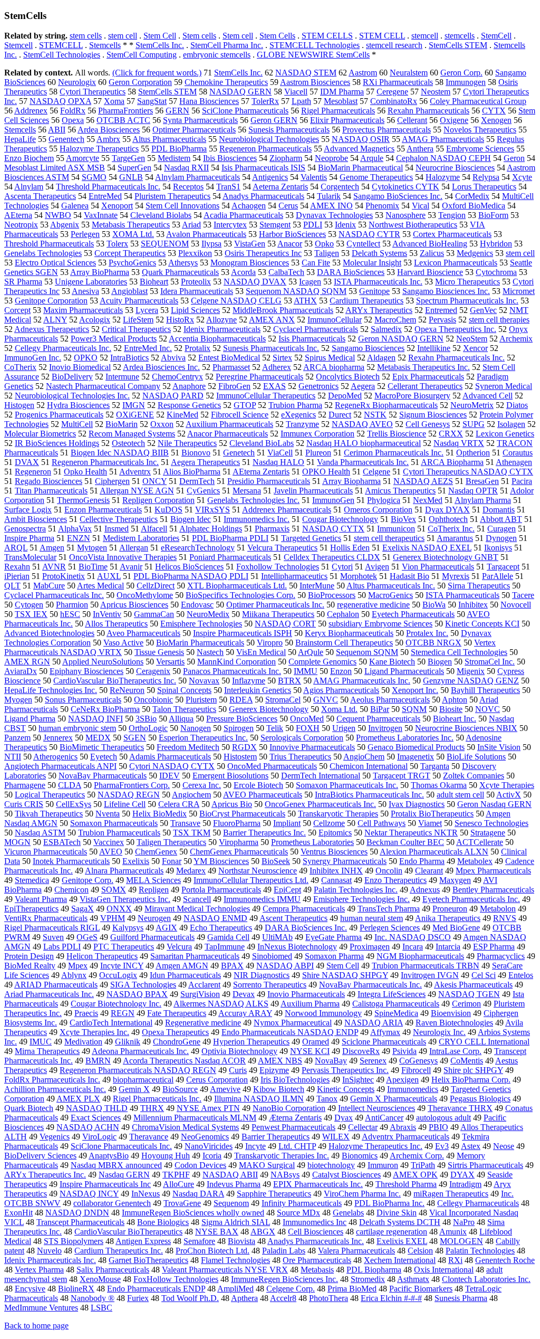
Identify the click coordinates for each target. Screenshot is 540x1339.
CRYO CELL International (484, 1041)
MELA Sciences (153, 880)
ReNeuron (127, 690)
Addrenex (30, 110)
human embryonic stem (77, 728)
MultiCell (77, 424)
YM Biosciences (221, 861)
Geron (514, 158)
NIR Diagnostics (262, 975)
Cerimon (466, 1003)
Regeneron (33, 471)
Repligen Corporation (158, 500)
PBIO (438, 1127)
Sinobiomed (272, 956)
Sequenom (231, 1203)
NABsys (285, 1174)
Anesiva (85, 291)
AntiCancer (384, 1117)
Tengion (452, 215)
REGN (122, 1013)
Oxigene (454, 120)
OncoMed (307, 718)
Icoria (211, 1155)
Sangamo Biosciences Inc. (446, 291)
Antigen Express (143, 1241)
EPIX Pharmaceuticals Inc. (318, 1184)
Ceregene (392, 91)
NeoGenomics (205, 1136)
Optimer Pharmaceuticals (194, 129)
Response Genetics (189, 405)
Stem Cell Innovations (182, 205)
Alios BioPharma (191, 471)
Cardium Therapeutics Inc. (118, 1250)
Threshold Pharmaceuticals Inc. (108, 186)
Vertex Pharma (39, 1269)
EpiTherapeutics (31, 908)
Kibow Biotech (278, 1089)
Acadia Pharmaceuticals (243, 215)
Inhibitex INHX (336, 870)
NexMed (427, 500)
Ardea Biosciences (109, 129)
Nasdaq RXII (186, 167)
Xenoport (117, 205)
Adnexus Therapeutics (51, 329)
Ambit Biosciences (35, 519)
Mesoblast (341, 101)
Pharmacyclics (501, 956)
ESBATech (62, 842)
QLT (12, 585)
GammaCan (154, 614)
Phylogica (383, 500)
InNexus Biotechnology (297, 946)
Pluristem (201, 699)
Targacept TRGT (401, 775)
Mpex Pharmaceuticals (493, 870)
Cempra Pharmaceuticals (304, 908)
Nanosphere (405, 215)
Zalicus (432, 253)
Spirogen (239, 728)
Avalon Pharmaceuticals (206, 234)
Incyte (255, 1146)
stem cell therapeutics (389, 538)
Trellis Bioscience (396, 433)
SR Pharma (23, 281)
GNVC (325, 699)
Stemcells (105, 45)
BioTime (93, 566)
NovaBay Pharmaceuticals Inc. (370, 984)
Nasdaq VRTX (458, 443)
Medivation (83, 1041)
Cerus (288, 205)
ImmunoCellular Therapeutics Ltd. (251, 880)
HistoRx (180, 319)
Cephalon (343, 614)
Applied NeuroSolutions (102, 661)
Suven (53, 937)
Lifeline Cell (125, 804)
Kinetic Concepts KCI (482, 623)
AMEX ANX (272, 319)
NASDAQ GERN (240, 91)
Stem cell (238, 35)
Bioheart (154, 281)
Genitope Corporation (51, 300)
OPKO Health (326, 471)
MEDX (98, 737)
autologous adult (443, 1117)
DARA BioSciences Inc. (306, 927)
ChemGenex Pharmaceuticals (239, 851)
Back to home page (36, 1325)
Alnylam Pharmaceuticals (197, 177)
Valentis (314, 177)
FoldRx (72, 110)
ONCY (154, 481)
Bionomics (360, 1155)
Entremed (441, 310)
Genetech (239, 452)
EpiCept (287, 889)
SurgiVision (200, 994)
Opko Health (85, 471)
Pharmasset (231, 367)
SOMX (113, 889)
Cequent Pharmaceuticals (378, 718)
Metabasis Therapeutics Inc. (423, 367)
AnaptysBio (109, 1155)
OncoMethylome (145, 595)
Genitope (374, 291)
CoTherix (20, 367)
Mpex (78, 965)
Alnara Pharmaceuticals (124, 870)
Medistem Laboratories (141, 538)
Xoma (114, 101)
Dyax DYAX (447, 509)
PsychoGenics (132, 262)
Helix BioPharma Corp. (470, 1079)
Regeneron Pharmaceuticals (265, 148)
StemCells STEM (458, 45)
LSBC (101, 1307)
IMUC (41, 1041)
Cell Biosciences (315, 1231)
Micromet (519, 291)
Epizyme (274, 1070)
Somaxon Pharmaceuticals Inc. (347, 785)
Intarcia (448, 946)
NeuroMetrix (472, 405)
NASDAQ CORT (285, 623)
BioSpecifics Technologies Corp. (240, 595)
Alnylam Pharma (483, 500)
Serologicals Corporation (302, 737)
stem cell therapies (499, 319)
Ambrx (108, 139)
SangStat (152, 101)
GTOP (245, 405)
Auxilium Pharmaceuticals (229, 424)
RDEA (241, 699)
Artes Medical (100, 585)
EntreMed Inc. (148, 348)
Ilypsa (211, 243)
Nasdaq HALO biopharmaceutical (363, 443)
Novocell (515, 604)
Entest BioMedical (229, 357)
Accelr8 (283, 1298)
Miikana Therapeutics (278, 614)
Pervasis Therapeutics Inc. (345, 1070)
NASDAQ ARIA (373, 1022)
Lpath (301, 101)
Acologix (94, 319)
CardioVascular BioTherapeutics (128, 1231)
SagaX (82, 908)
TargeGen (128, 158)
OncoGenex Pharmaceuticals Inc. (320, 804)
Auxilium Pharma (310, 1003)
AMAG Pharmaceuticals (443, 139)
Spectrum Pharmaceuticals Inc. (467, 300)
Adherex (276, 367)
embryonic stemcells (216, 54)
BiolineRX (76, 1288)
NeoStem (471, 338)
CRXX (451, 433)
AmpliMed (235, 1288)
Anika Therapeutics (447, 918)
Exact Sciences (96, 1117)
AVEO (110, 851)
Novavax (204, 680)
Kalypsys (127, 927)
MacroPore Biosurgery (412, 395)
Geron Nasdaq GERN (494, 804)
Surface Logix (28, 509)
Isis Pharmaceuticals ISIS (263, 167)
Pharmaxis (272, 528)
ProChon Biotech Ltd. (212, 1250)
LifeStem (138, 319)
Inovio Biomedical (80, 367)
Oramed (315, 1041)
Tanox (327, 1098)
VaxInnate (101, 215)
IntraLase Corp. (455, 1051)
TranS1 (228, 186)
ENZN (78, 538)
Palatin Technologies (480, 1250)
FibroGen (234, 386)
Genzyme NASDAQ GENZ (471, 680)
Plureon (318, 452)
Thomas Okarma (439, 785)
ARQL (15, 547)
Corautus (518, 452)
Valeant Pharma (41, 899)
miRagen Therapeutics (450, 1193)
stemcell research (394, 45)
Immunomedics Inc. (257, 519)
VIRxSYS (212, 509)
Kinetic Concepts (345, 1089)
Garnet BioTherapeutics (148, 1260)
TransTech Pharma (389, 908)
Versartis (170, 661)
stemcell (424, 35)
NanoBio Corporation (289, 1108)
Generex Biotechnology (268, 709)
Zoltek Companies (473, 775)
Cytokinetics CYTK (405, 186)
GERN (177, 110)
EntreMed (105, 196)
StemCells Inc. (160, 45)
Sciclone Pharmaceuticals (384, 1041)
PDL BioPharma (179, 148)
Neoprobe (331, 158)
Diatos (517, 405)
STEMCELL (61, 45)
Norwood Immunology (323, 1013)
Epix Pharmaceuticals (428, 376)
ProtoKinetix (63, 576)
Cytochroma (496, 272)
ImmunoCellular (334, 319)
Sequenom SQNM (367, 652)
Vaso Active (123, 642)
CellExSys (73, 804)
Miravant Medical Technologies (197, 908)
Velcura (179, 946)
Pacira (522, 481)
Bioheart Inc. (454, 718)
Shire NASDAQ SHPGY (345, 975)
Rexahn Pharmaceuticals (428, 110)
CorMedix (472, 196)
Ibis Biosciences (230, 158)
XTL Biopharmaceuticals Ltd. (237, 585)
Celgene (376, 471)
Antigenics (270, 177)
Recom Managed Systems (132, 433)
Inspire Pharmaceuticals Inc (105, 1184)
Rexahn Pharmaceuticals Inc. (456, 357)
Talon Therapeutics (184, 709)
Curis (238, 1070)
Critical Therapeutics (136, 329)
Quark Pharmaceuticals (180, 272)
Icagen (310, 281)
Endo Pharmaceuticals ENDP (156, 1288)
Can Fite (316, 262)
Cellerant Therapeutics (425, 386)
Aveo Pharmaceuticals (143, 633)
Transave (185, 823)
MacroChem (395, 319)
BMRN (98, 1060)
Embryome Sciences (480, 148)
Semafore (199, 1241)
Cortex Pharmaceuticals (452, 234)
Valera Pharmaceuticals (356, 1250)
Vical (420, 205)
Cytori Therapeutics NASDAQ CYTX (468, 471)
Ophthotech (448, 519)
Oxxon (161, 424)
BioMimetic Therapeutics (102, 747)
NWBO (58, 215)
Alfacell (154, 528)
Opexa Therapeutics (175, 1032)
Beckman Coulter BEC (405, 842)
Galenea (75, 205)
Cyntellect (363, 243)
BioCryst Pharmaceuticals (242, 813)
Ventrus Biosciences (334, 851)
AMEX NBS (280, 1060)
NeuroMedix (208, 614)
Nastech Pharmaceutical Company (103, 386)
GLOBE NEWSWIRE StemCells (313, 54)
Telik (274, 728)
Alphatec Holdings (210, 528)
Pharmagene (24, 785)
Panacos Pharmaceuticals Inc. (232, 671)
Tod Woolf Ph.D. (190, 1298)
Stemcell (18, 45)
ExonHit (18, 1212)
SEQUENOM (165, 243)
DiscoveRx (361, 1051)
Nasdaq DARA (198, 1193)
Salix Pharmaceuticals (112, 1269)
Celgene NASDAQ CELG (236, 300)
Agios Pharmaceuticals (341, 690)
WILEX (336, 1136)
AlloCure (178, 1184)
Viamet (430, 823)
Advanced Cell (487, 395)
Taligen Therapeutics (171, 842)
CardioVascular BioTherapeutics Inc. (114, 680)
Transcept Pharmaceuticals (80, 1222)
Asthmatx (413, 1279)
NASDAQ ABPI (285, 965)
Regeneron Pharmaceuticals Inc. (105, 462)
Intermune (122, 376)
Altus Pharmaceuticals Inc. (390, 585)
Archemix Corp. (417, 1155)
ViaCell (280, 452)
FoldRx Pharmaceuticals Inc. (52, 1079)
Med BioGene (456, 927)
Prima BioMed (352, 1288)
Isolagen (511, 424)
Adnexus (425, 889)
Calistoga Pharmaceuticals (395, 1003)
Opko (324, 243)
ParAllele (497, 576)
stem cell (122, 35)
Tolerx (117, 243)
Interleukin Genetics (257, 690)
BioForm (493, 215)
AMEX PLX (78, 1098)
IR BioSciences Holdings (57, 443)
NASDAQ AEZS (423, 481)
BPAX (232, 965)
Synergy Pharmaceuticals (345, 861)
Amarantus (455, 538)
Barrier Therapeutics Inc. (264, 832)
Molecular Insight (372, 262)
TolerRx (265, 101)
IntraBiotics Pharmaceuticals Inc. (369, 794)
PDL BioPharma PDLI (230, 538)
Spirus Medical (330, 357)
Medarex (191, 870)
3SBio (146, 718)
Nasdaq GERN (124, 1174)
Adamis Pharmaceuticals (170, 756)
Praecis (86, 1013)
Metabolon (498, 908)
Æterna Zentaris (295, 1117)
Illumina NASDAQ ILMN (259, 1098)
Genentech (66, 139)
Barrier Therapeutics (276, 1136)
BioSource (180, 1089)
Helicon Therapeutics (102, 956)
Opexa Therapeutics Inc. (455, 329)
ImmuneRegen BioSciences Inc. (284, 1279)
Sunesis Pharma (461, 1298)
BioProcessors (331, 595)
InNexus (145, 1193)
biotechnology (331, 1165)
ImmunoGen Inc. (32, 357)
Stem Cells (277, 35)
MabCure (49, 585)
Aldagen (381, 357)
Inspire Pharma (29, 538)
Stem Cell (159, 35)
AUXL (109, 576)
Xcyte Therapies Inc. (94, 1032)
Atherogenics (55, 756)
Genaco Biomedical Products (416, 747)
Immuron (383, 1165)
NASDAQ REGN (129, 794)
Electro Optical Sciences (55, 262)
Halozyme (443, 177)
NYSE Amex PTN (208, 1108)
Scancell (197, 899)
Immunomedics (412, 1089)
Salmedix (386, 329)
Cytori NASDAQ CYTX (172, 766)
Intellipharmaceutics (294, 576)
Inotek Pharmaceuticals (71, 861)
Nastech (210, 652)
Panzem (17, 737)
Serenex (373, 1060)
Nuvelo (49, 1250)
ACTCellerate (479, 842)
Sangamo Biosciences (368, 348)
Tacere (523, 595)
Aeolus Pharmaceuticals (390, 699)
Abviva (173, 357)
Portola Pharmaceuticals (221, 889)
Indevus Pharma (234, 1184)
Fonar (171, 861)
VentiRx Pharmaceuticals (46, 918)
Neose (503, 1146)
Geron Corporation (140, 82)
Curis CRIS (23, 804)
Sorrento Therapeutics (269, 984)
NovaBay (331, 1060)
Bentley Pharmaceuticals (493, 889)
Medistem (174, 158)
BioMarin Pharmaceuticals (200, 642)
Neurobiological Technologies (269, 139)
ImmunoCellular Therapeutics (265, 395)
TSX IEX (31, 614)
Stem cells (199, 35)
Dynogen (501, 538)
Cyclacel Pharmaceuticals (315, 329)
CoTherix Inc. (451, 528)
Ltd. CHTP (297, 1146)
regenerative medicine (373, 604)
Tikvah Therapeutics (49, 813)
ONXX (119, 908)
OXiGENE (135, 414)
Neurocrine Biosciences (455, 167)
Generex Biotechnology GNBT (445, 557)
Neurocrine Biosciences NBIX (466, 728)
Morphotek (358, 576)
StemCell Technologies (61, 54)
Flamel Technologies (235, 1260)
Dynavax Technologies (334, 215)
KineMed (182, 414)
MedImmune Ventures (41, 1307)
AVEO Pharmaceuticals (262, 794)
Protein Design (29, 956)
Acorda (243, 272)
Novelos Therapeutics (479, 129)
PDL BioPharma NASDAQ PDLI (190, 576)
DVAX (27, 462)
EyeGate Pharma (333, 937)
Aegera (363, 386)
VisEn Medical (261, 652)
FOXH (308, 728)
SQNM (414, 709)
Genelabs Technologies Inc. (253, 500)
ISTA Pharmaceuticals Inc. (378, 281)
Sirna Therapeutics (479, 585)
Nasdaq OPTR (473, 490)
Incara (412, 946)
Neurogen (154, 918)
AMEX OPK (415, 1174)
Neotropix (21, 224)
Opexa (73, 120)
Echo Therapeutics (221, 927)
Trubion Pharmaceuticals (119, 832)
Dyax (343, 1117)
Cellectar (363, 1127)
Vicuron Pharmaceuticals (45, 851)
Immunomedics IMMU (262, 899)
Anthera (420, 148)
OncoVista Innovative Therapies (123, 557)
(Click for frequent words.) (156, 72)
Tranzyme (302, 424)
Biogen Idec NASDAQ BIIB (120, 452)
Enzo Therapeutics (395, 880)
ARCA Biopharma (452, 462)
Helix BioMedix (159, 813)
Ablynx (73, 975)
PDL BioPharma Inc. (389, 1203)
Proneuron (449, 908)
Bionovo (195, 452)
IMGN (133, 405)
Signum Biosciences (433, 414)
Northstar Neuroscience (257, 870)
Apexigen (402, 1079)
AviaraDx (20, 671)
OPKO (86, 357)
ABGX (262, 1231)
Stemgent (275, 224)
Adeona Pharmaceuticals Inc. (140, 1051)
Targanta (434, 766)
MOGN (17, 842)
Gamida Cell (228, 937)
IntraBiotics (129, 357)
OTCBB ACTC (123, 120)
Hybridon (496, 243)
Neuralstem (409, 72)
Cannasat (336, 880)
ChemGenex (156, 851)
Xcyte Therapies (506, 785)
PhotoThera (328, 1298)
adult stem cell (460, 794)
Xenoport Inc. (415, 690)
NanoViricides (209, 1146)
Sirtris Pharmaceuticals (485, 1165)
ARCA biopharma (333, 367)
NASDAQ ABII (230, 1174)
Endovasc (197, 604)
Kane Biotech (392, 661)
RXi (455, 1260)
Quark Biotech (28, 1108)
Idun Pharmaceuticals (185, 975)
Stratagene (487, 832)
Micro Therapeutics (467, 281)
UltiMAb (277, 937)
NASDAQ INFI (95, 718)
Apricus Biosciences (134, 604)
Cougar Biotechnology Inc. (116, 1003)
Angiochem (191, 794)
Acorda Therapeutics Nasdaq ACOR (184, 1060)
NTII (12, 756)
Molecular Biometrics (40, 433)
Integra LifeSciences (392, 994)
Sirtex (282, 357)
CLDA (69, 785)
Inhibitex (473, 604)
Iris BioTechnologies (295, 1079)
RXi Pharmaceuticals (398, 82)
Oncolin (388, 870)
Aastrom (363, 72)
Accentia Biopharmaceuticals (217, 338)
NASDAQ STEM (305, 72)
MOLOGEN (461, 1241)
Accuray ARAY (245, 1013)
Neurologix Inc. (439, 1032)
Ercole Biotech (258, 785)
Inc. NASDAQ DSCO (412, 937)
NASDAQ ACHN (87, 1127)
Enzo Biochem (29, 158)
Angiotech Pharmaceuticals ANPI (60, 766)
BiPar (379, 709)
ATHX (305, 300)
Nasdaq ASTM (40, 832)
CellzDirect (156, 585)
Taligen (326, 253)
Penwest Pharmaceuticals (293, 1127)
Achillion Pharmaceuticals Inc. (55, 1089)
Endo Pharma (422, 861)
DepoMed (345, 395)
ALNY (55, 319)
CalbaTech (286, 272)
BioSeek (276, 861)
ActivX (508, 794)
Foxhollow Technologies (277, 566)
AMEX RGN (27, 661)
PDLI (312, 224)
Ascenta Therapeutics (40, 196)
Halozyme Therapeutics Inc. (375, 1146)
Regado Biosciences (48, 481)
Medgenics (475, 253)
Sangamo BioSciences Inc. (397, 196)
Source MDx (298, 1212)
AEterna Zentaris (261, 471)
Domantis (499, 509)
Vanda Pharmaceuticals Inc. (363, 462)
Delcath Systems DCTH (399, 1222)
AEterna (18, 215)
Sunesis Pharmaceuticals (289, 129)
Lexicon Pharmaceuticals (455, 262)
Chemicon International (369, 766)
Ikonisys (498, 547)
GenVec (483, 310)
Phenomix (382, 205)
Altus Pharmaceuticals (169, 139)
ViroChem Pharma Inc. (362, 1193)
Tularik (329, 196)
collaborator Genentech (112, 1203)
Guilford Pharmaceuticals (152, 937)
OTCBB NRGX (433, 642)
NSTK (375, 414)
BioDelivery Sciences (40, 1155)
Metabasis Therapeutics (131, 224)
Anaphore (189, 386)
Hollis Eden (350, 547)
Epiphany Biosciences (86, 671)
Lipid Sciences (195, 310)
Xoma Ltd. (339, 709)
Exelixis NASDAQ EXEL (426, 547)
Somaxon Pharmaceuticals (114, 823)
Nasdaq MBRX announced (116, 1165)
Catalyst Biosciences (346, 1174)
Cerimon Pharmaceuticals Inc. (393, 452)
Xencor (475, 348)
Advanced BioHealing (429, 243)
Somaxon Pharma (334, 956)
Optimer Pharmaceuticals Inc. (275, 604)
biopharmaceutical (143, 1079)
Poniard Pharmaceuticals (230, 557)
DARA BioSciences (350, 272)
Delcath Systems (379, 253)
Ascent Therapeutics (293, 918)
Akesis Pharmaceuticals (473, 984)
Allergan (133, 547)
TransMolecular (30, 557)
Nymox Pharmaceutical (293, 1022)
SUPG (473, 424)
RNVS (504, 918)
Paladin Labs (283, 1250)
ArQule (310, 652)
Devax (244, 994)
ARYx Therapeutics (378, 310)
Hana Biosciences (209, 101)
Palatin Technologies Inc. (356, 889)
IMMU (305, 671)
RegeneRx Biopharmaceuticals (386, 405)
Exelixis (135, 861)
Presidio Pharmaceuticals (268, 481)
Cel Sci (483, 975)
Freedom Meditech (188, 747)
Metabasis (317, 1269)
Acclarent (204, 984)
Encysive (30, 1288)
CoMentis (466, 1060)
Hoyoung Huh (165, 1155)
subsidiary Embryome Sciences (380, 623)
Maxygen (455, 880)
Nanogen (195, 728)
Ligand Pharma (29, 718)
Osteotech (128, 443)
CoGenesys (418, 1060)
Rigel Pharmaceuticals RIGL (52, 927)
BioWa (434, 604)
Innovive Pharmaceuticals (312, 747)
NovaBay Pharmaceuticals (103, 775)
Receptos (188, 186)
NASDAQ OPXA (60, 101)
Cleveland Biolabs (160, 215)
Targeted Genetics (311, 538)
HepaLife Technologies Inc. (50, 690)
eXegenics (298, 414)
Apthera (244, 1298)
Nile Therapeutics (187, 443)
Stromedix (368, 1279)
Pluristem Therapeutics (172, 196)
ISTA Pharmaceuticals (462, 595)
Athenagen (514, 462)
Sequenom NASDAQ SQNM (296, 291)
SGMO (94, 177)
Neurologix (77, 82)
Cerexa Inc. (201, 785)
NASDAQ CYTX (333, 528)
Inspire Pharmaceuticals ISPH (242, 633)
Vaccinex (108, 842)
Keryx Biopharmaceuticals (349, 633)
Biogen (440, 661)
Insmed (116, 528)
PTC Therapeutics (123, 946)
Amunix (453, 1231)
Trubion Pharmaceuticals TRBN (425, 965)
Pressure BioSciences (241, 718)
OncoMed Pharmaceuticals (272, 766)
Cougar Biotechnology (340, 519)
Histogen (19, 405)
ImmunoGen (333, 500)
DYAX (462, 1174)
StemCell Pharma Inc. (226, 45)
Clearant (429, 870)
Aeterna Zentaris (280, 186)
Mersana (247, 490)
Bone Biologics (163, 1222)
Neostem (435, 91)
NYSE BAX (216, 1231)
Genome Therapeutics (376, 177)
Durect (340, 414)
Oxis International (444, 1269)
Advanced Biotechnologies (49, 633)
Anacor (289, 243)
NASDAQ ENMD (215, 918)
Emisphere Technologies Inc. (361, 899)
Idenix (345, 224)
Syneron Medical (503, 386)
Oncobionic (153, 699)
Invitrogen (385, 728)
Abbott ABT (501, 519)
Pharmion (72, 604)
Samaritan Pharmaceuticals (194, 956)
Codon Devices (200, 1165)
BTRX (289, 680)
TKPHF (176, 1174)
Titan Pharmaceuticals (51, 490)
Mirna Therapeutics (47, 1051)
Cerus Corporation (217, 1079)
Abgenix (64, 224)
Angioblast (129, 291)
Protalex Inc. (427, 633)
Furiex (138, 1298)
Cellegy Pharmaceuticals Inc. (63, 348)
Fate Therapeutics (176, 1013)
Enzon (341, 671)
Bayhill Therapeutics (485, 690)
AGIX (166, 927)
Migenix (471, 671)
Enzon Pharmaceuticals (103, 509)
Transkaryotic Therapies (338, 813)
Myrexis (455, 576)
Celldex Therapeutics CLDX (332, 557)
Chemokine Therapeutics (226, 82)
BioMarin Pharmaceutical (360, 167)
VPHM (112, 918)
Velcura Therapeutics (282, 547)
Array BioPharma (99, 272)
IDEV (169, 775)
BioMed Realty (29, 965)
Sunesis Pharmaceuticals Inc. (271, 348)
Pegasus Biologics (480, 1098)
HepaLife (20, 139)
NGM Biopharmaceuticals (420, 956)
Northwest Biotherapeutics (413, 224)
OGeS (87, 937)
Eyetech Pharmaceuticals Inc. (471, 899)
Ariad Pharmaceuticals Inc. (49, 994)
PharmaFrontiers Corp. (132, 785)
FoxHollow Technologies (175, 1279)
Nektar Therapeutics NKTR (411, 832)
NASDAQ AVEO (362, 424)
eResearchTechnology (198, 547)
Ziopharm (285, 158)
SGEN (134, 737)
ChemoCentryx (177, 376)
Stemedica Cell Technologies (459, 652)
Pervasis (442, 319)
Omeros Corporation (378, 509)
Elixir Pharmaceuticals (347, 120)
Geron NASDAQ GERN (400, 338)
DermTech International (320, 775)
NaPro (464, 1222)
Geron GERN (273, 120)
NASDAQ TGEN (469, 994)
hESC (70, 614)
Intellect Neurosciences (376, 1108)
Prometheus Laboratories (312, 842)
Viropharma (238, 842)
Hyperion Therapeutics (251, 1041)
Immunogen (466, 82)
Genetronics (318, 386)
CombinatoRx (393, 101)
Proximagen (370, 946)
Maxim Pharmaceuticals (83, 310)
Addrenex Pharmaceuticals (286, 509)
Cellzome (329, 823)
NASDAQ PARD (173, 395)
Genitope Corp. (87, 880)
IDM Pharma (342, 91)
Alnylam (28, 186)
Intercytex (230, 224)
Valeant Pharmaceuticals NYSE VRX (225, 1269)
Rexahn (17, 566)
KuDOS (168, 509)
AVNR (54, 566)
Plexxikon (195, 253)
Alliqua (181, 718)
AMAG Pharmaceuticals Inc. (361, 680)
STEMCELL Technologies (314, 45)
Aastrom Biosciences (315, 82)
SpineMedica (396, 1013)
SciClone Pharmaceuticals (245, 110)
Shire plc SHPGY (473, 1070)
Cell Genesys (428, 424)
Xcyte (522, 177)
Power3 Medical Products (114, 338)
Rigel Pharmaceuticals (338, 110)
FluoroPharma (237, 823)
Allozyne (221, 319)
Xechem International (400, 1260)
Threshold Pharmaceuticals (49, 243)
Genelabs (348, 1212)
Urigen (343, 728)
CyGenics (203, 490)
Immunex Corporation (317, 433)
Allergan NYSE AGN (137, 490)
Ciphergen (112, 481)
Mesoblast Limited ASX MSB (54, 167)
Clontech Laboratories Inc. (486, 1279)
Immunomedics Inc (314, 1222)
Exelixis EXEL (402, 1241)
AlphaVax (75, 528)
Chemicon (71, 889)
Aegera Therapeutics (205, 462)
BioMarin (121, 424)
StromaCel (283, 699)
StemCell (496, 35)
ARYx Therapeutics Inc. (45, 1174)
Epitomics (335, 832)
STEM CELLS (327, 35)
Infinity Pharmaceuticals (302, 1203)
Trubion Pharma (295, 405)
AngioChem (363, 756)
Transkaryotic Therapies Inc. (281, 1155)
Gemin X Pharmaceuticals (393, 1098)
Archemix (516, 338)
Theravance (148, 1136)
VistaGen (249, 243)
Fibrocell (416, 1070)
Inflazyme (248, 680)
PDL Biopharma (373, 1269)
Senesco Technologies (491, 823)
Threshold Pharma (406, 1184)
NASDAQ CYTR (369, 234)
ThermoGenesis (83, 500)
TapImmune (225, 946)
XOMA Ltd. (133, 234)
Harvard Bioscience (430, 272)
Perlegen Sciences (390, 927)
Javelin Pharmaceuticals (313, 490)
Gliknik (127, 1041)
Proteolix (196, 281)
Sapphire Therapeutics (274, 1193)
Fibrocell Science (239, 414)
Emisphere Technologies (201, 623)
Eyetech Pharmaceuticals (413, 614)
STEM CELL (382, 35)
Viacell (295, 91)
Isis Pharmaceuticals (311, 338)
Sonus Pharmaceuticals (83, 699)
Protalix (197, 348)
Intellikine (433, 348)
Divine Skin (397, 1212)
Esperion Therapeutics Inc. (203, 737)
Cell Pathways (382, 823)
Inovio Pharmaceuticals (306, 994)
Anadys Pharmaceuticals (263, 196)
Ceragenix (153, 671)
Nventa (107, 813)
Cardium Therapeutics (366, 300)
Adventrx (135, 471)
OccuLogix (118, 975)
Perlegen (85, 234)
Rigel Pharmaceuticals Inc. (157, 1098)
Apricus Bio (231, 804)
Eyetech (103, 756)
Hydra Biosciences (78, 405)
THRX (152, 1108)
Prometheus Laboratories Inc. (405, 737)
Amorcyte (82, 158)
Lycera (147, 310)
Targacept (503, 566)
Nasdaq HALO (278, 462)
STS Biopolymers (73, 1241)
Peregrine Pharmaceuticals (259, 376)
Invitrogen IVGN (430, 975)
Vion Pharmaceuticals (438, 566)
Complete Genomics (322, 661)
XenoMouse (100, 1279)
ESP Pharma (494, 946)
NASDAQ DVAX (255, 281)
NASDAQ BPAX (137, 994)
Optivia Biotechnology (239, 1051)
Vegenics (55, 1136)
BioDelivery (72, 376)
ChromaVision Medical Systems (185, 1127)
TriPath (423, 1165)
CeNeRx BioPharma (105, 709)
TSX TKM (191, 832)
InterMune (317, 585)
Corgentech (340, 186)
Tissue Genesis (159, 652)
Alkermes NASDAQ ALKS (220, 1003)
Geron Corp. (461, 72)
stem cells (86, 35)
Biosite (450, 709)
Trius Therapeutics (300, 756)
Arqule (371, 158)
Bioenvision (451, 1013)
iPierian (17, 576)
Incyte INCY (121, 965)
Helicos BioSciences (189, 566)
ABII (56, 129)
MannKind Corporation (236, 661)
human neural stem (371, 918)
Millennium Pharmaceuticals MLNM (194, 1117)
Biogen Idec (190, 519)
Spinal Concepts (184, 690)
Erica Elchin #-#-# (391, 1298)
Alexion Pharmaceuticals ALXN (434, 851)
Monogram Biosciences (249, 262)
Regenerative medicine (203, 1022)
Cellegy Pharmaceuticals (478, 1203)
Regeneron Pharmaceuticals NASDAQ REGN (138, 1070)
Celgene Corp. (290, 1288)
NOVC (487, 709)
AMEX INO (331, 205)
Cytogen (29, 604)
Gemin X (134, 1089)
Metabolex (475, 861)
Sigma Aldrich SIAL (235, 1222)
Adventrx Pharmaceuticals (405, 1136)
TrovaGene (182, 1203)
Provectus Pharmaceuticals (386, 129)
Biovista (241, 1241)
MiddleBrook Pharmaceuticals (283, 310)
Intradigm (465, 1184)
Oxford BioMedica (473, 205)
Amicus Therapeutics (400, 490)
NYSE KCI (310, 1051)
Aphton (454, 699)
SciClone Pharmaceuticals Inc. (121, 1146)
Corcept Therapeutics (130, 253)
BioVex (403, 519)
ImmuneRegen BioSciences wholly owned (193, 1212)
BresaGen (482, 481)
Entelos (520, 975)
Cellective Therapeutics (119, 519)
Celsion (420, 1250)
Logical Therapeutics (50, 794)
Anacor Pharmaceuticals (227, 433)
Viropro (270, 642)
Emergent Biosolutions (230, 775)
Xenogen (496, 120)
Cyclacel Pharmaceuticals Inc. (54, 595)
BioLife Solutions (476, 756)
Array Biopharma (351, 481)
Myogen (18, 699)
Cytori (342, 566)
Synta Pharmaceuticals (200, 120)
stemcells (460, 35)
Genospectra (25, 528)
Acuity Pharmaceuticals (139, 300)
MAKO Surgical (267, 1165)
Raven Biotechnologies (454, 1022)
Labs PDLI (62, 946)
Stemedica (32, 880)
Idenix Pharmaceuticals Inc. (50, 1260)
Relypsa (485, 177)
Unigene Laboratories (91, 281)
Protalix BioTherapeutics (432, 813)
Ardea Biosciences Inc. (161, 367)
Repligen (154, 889)
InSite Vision (498, 747)
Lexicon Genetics (505, 433)
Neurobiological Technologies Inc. (72, 395)
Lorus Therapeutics (484, 186)
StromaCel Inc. (490, 661)
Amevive (225, 1089)
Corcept (17, 310)
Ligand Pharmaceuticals (404, 671)
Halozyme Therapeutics (99, 148)
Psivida (404, 1051)
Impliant (287, 823)
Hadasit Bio (409, 576)
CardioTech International (111, 1022)
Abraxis (403, 1127)
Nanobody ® (92, 1298)
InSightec (358, 1079)
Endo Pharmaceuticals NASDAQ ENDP (289, 1032)
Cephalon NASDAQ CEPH (443, 158)
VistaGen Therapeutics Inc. (125, 899)
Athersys (183, 262)
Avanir (131, 566)
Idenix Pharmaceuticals (222, 329)
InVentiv (107, 614)
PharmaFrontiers (125, 110)
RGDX (244, 747)
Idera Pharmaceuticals (196, 291)
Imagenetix (415, 756)
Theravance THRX (460, 1108)
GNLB (131, 177)
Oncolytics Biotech (348, 376)
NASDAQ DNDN (77, 1212)
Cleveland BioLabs (261, 443)
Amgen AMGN (182, 965)
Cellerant (412, 120)
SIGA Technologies (143, 984)
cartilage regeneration (391, 1231)
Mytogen (92, 547)
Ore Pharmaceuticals (317, 1260)
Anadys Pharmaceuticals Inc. (315, 1241)
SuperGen (134, 167)
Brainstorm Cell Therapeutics (344, 642)
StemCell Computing (142, 54)
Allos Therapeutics (116, 623)
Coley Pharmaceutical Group (478, 101)
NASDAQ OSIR (361, 139)
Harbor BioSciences (292, 234)
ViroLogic (99, 1136)
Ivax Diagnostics (417, 804)
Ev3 (442, 1146)
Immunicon (396, 528)
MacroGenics (390, 595)
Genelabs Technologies (43, 253)
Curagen (501, 528)
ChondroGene (176, 1041)
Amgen (52, 547)
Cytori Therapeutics (93, 91)
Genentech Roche (505, 1260)
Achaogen (249, 205)
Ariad (191, 224)
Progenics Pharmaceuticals (59, 414)
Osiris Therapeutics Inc (263, 253)
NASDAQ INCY (89, 1193)
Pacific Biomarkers (420, 1288)
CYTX (494, 110)
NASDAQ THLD (97, 1108)
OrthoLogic (148, 728)
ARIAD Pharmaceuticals (56, 984)
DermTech (197, 481)
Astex (470, 1146)
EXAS (274, 386)
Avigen (377, 566)
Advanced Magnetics (359, 148)
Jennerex (58, 737)
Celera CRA (178, 804)
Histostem (240, 756)
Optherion (473, 452)
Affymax (385, 1032)
